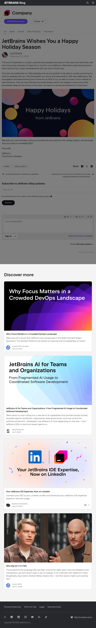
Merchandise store (82, 618)
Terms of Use (30, 607)
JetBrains (23, 623)
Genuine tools (54, 607)
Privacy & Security (12, 607)
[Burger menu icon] (93, 3)
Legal (41, 607)
